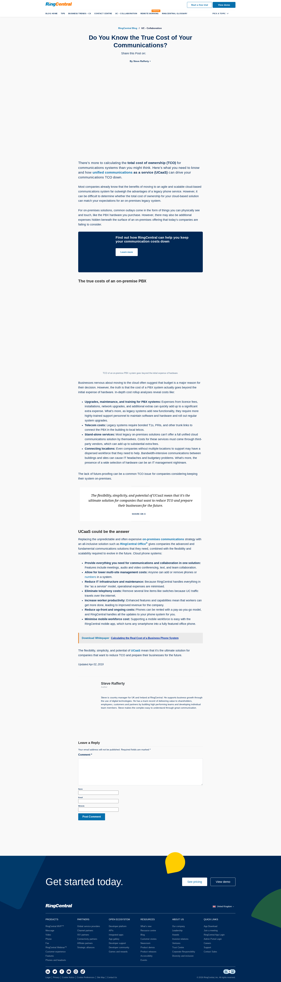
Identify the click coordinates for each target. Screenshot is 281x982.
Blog (142, 935)
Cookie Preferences (85, 977)
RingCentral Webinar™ (56, 947)
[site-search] (232, 13)
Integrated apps (116, 935)
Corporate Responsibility (183, 951)
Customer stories (148, 939)
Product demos (147, 947)
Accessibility (146, 956)
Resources (147, 919)
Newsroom (145, 943)
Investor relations (180, 939)
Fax (47, 943)
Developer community (119, 947)
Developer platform (118, 926)
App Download (210, 926)
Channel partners (85, 930)
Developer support (117, 943)
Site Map (101, 977)
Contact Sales (210, 951)
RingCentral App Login (214, 935)
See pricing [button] (194, 881)
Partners (83, 919)
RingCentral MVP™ (55, 926)
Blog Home (52, 13)
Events (143, 960)
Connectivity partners (87, 939)
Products (52, 919)
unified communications (113, 172)
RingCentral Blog (127, 28)
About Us (178, 919)
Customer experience (56, 951)
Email (80, 797)
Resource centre (148, 930)
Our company (178, 926)
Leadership (177, 930)
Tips (63, 13)
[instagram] (76, 971)
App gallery (114, 939)
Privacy (56, 977)
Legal (48, 977)
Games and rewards (118, 951)
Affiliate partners (85, 943)
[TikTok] (82, 971)
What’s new (145, 926)
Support (207, 947)
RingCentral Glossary (174, 13)
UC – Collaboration (126, 13)
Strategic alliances (86, 947)
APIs (111, 930)
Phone (49, 939)
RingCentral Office (133, 544)
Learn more (126, 252)
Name (80, 789)
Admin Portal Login (213, 939)
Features (50, 956)
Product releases (148, 951)
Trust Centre (178, 947)
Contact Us (112, 977)
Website (81, 806)
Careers (207, 943)
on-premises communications (163, 539)
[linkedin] (48, 971)
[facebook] (62, 971)
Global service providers (88, 926)
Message (50, 930)
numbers (90, 577)
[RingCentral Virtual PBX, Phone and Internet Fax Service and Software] (59, 4)
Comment (85, 754)
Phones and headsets (56, 960)
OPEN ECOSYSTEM (119, 919)
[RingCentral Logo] (59, 906)
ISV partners (83, 935)
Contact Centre (103, 13)
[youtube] (69, 971)
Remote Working (149, 13)
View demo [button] (223, 881)
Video (48, 935)
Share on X (139, 514)
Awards (175, 935)
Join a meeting (211, 930)
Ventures (176, 943)
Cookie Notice (68, 977)
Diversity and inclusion (183, 956)
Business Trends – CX (79, 13)
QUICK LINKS (211, 919)
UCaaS (135, 650)
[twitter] (55, 971)
